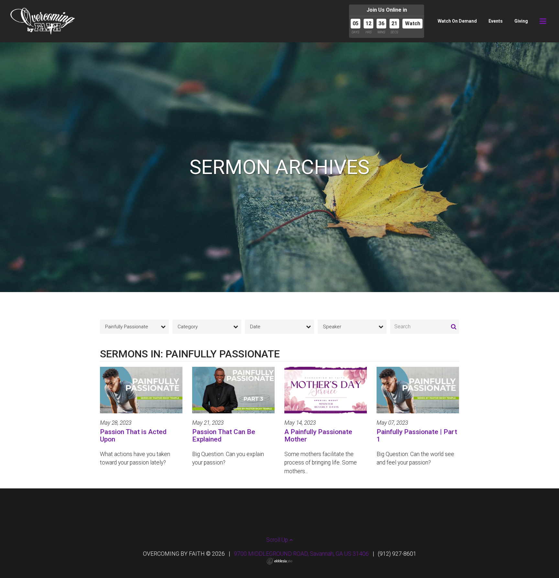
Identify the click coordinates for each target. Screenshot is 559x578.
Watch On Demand (457, 21)
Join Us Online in (387, 10)
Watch (412, 23)
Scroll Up (277, 540)
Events (495, 21)
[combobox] (134, 327)
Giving (521, 21)
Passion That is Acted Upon (133, 435)
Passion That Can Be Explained (223, 435)
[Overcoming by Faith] (42, 21)
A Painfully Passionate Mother (318, 435)
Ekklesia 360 (279, 561)
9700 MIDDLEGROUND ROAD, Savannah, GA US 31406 (301, 554)
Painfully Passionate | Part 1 (417, 435)
